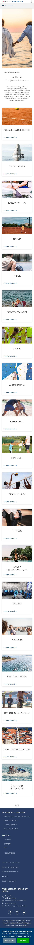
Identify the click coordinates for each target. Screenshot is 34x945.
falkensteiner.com (17, 1)
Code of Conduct (9, 881)
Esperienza (12, 72)
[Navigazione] (3, 5)
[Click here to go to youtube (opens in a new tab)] (24, 912)
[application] (17, 936)
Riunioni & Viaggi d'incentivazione (17, 816)
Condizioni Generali (10, 872)
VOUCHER (7, 840)
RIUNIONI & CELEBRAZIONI (13, 812)
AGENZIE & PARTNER (11, 829)
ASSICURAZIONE (9, 853)
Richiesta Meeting (11, 821)
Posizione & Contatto (10, 863)
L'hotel (5, 72)
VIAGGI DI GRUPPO (10, 825)
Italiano (6, 1)
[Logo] (17, 5)
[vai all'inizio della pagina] (17, 805)
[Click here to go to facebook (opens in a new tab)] (10, 912)
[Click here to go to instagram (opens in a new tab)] (17, 912)
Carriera (7, 844)
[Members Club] (31, 1)
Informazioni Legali (10, 867)
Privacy (5, 876)
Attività (18, 72)
